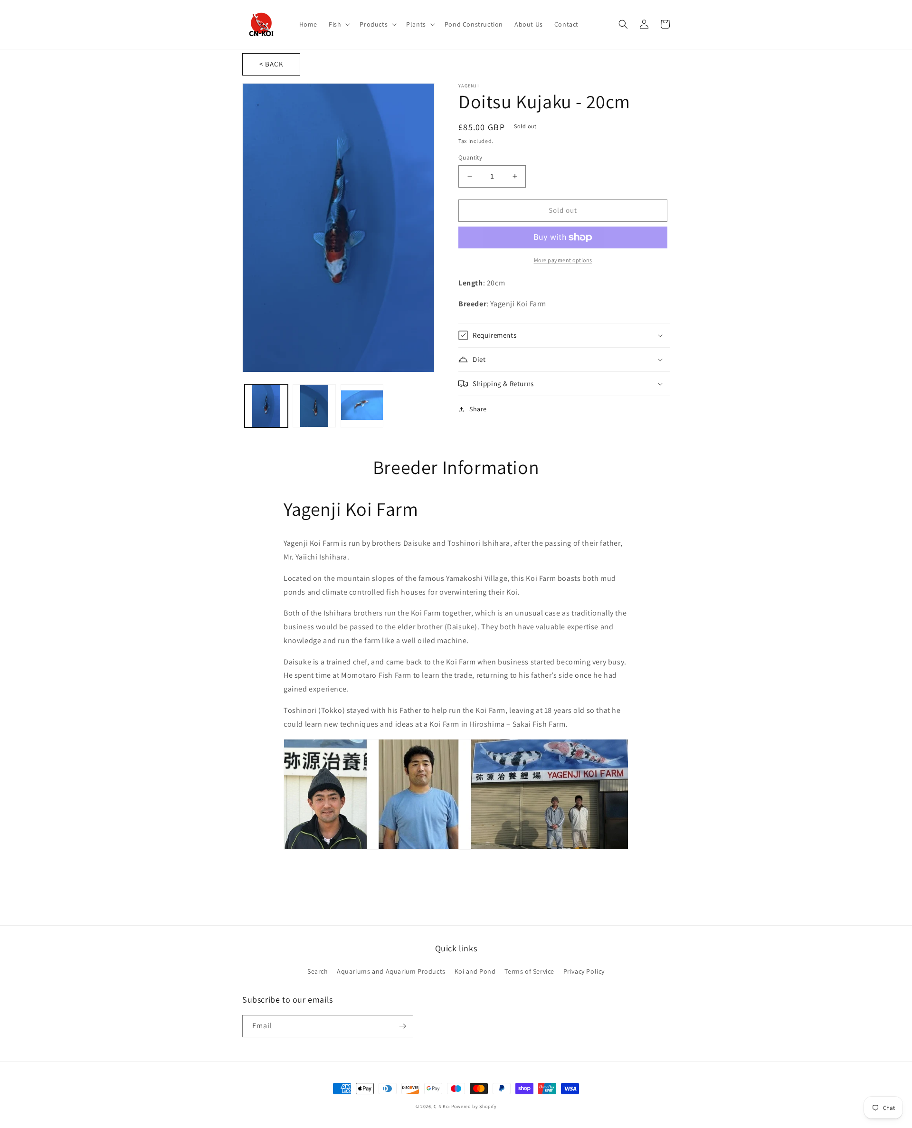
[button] (338, 24)
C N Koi (442, 1106)
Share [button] (478, 409)
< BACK (271, 63)
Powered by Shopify (474, 1106)
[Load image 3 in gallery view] (362, 405)
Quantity (470, 157)
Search (317, 971)
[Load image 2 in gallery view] (314, 405)
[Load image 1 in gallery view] (266, 405)
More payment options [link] (563, 260)
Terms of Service (529, 971)
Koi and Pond (475, 971)
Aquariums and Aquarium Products (391, 971)
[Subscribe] (402, 1026)
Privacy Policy (584, 971)
